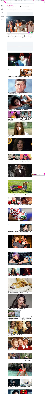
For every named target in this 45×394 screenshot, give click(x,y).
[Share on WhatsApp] (31, 32)
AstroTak (6, 0)
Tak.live (8, 0)
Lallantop (2, 0)
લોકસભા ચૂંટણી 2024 (12, 3)
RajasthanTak (17, 0)
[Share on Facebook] (29, 32)
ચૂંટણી (9, 3)
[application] (20, 24)
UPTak (15, 0)
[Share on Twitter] (32, 32)
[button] (3, 4)
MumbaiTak (11, 0)
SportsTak (4, 0)
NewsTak (21, 0)
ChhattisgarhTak (24, 0)
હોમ (7, 3)
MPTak (19, 0)
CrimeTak (13, 0)
